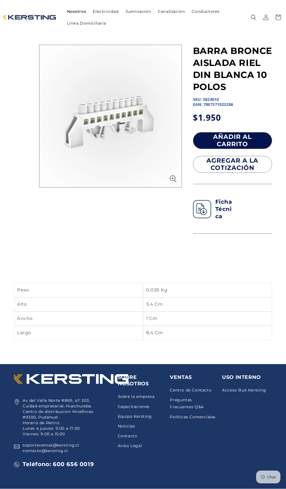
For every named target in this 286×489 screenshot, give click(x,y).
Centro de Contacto (190, 390)
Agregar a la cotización (232, 164)
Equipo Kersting (135, 416)
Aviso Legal (130, 445)
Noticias (126, 426)
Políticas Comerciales (193, 416)
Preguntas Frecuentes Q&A (187, 403)
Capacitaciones (134, 406)
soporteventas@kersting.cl (51, 445)
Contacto (127, 435)
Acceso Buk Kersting (244, 390)
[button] (105, 11)
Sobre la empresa (136, 396)
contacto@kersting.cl (45, 450)
